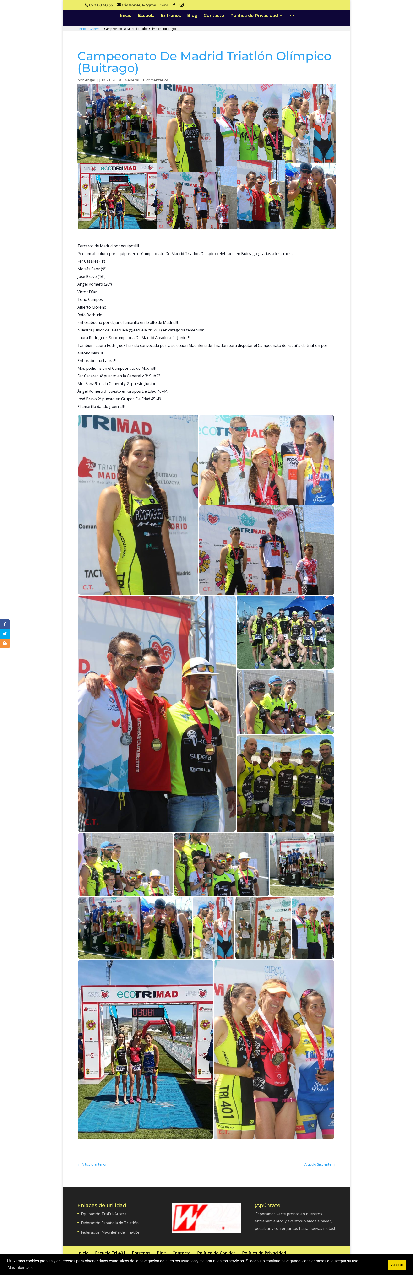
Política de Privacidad (254, 16)
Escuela (146, 16)
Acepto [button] (397, 1265)
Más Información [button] (22, 1267)
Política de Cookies (216, 1253)
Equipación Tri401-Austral (104, 1213)
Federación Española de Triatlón (110, 1223)
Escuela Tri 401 (110, 1253)
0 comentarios (156, 80)
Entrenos (171, 16)
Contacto (214, 16)
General (95, 29)
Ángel (90, 80)
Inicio (126, 16)
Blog (192, 16)
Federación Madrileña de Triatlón (110, 1232)
